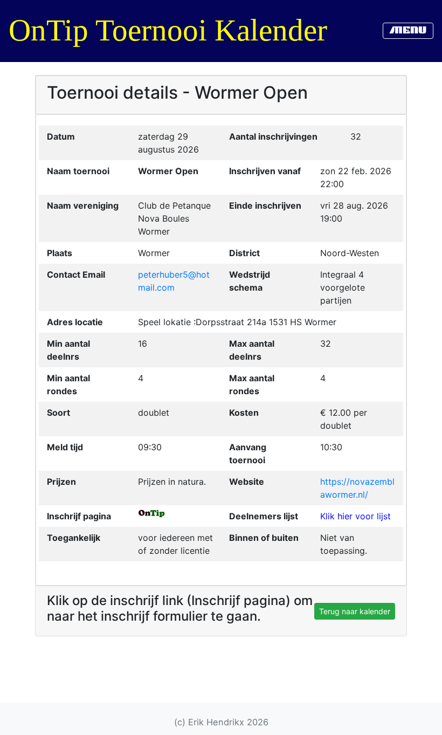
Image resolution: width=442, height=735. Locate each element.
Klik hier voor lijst (355, 516)
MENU (408, 30)
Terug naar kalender (354, 611)
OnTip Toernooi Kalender (168, 30)
